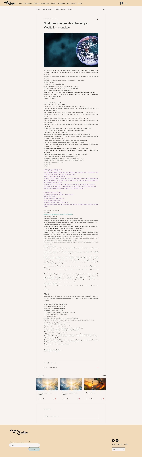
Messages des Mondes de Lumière (46, 393)
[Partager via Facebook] (44, 363)
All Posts (38, 9)
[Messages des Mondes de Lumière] (47, 384)
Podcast (70, 9)
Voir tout (104, 375)
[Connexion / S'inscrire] (121, 3)
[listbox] (118, 449)
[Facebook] (113, 440)
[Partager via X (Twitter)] (48, 363)
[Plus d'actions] (97, 19)
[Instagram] (117, 440)
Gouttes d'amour (91, 393)
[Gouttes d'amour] (95, 384)
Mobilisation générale (60, 9)
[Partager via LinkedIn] (51, 363)
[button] (104, 9)
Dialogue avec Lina (47, 9)
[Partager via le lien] (55, 363)
